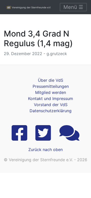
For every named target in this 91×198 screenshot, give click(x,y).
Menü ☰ (73, 7)
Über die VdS (50, 80)
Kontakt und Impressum (50, 98)
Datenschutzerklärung (51, 110)
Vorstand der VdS (50, 104)
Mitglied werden (50, 92)
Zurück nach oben (45, 149)
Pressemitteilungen (51, 86)
